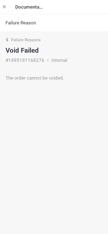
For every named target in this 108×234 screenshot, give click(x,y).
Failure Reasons (25, 39)
